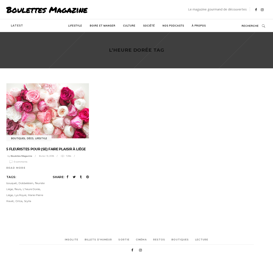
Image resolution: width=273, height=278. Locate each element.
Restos (159, 239)
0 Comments (20, 161)
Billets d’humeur (98, 239)
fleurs (18, 189)
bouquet (11, 183)
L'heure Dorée (31, 189)
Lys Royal (20, 195)
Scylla (27, 201)
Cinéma (141, 239)
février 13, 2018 (46, 156)
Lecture (201, 239)
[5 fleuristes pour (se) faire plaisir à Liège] (47, 110)
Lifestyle (41, 138)
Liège (9, 195)
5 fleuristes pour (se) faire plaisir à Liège (46, 149)
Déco (30, 138)
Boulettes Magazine (46, 9)
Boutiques (18, 138)
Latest (17, 25)
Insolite (71, 239)
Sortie (123, 239)
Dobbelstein (26, 183)
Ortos (18, 201)
